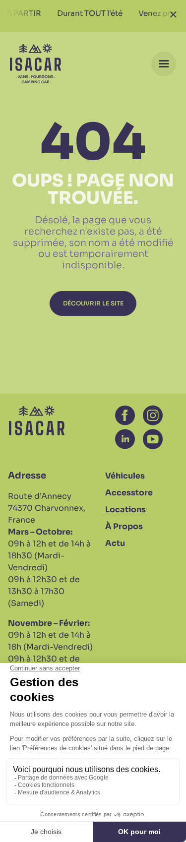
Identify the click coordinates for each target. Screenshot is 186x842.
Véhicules (125, 476)
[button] (125, 415)
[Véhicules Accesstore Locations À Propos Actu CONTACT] (93, 63)
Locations (125, 509)
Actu (115, 543)
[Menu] (163, 64)
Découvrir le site (93, 303)
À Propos (124, 526)
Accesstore (129, 492)
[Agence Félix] (35, 63)
